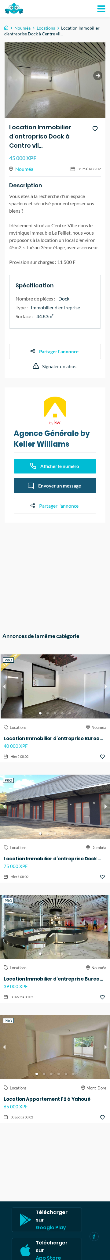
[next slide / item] (97, 75)
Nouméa (22, 28)
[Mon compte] (101, 8)
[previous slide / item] (4, 686)
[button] (40, 713)
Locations (46, 28)
